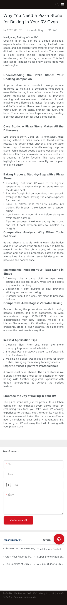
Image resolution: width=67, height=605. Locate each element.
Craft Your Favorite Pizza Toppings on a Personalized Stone (19, 556)
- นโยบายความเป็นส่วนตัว (23, 597)
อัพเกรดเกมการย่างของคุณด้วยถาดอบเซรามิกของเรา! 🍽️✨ (21, 548)
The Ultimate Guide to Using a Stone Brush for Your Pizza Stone (50, 549)
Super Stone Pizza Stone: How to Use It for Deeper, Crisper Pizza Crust (50, 556)
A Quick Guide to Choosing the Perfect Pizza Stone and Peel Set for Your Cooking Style (50, 563)
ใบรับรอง (47, 539)
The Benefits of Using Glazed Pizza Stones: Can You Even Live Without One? (19, 563)
